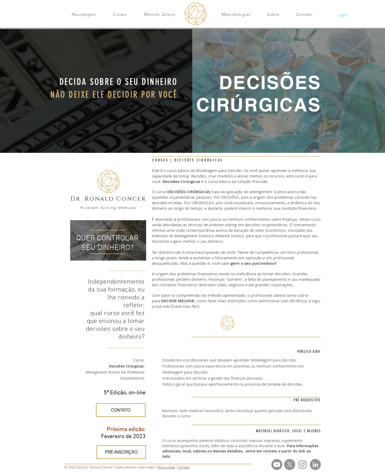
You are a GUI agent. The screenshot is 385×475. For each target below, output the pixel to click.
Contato (183, 467)
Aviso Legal (166, 467)
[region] (108, 240)
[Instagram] (302, 464)
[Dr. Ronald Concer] (315, 464)
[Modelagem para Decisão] (276, 464)
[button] (83, 14)
